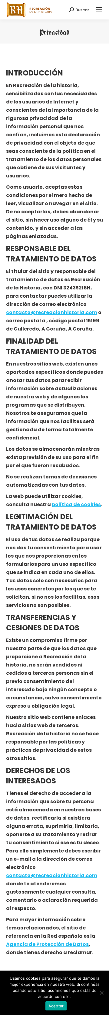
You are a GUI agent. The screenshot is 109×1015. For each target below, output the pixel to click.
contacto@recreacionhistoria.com (51, 312)
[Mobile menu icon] (99, 10)
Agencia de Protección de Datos (47, 944)
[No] (101, 993)
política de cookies (76, 504)
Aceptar (56, 1005)
